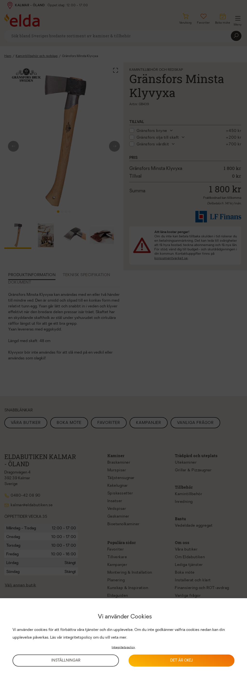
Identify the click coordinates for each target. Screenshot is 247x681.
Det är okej (181, 660)
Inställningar (65, 660)
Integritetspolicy (123, 647)
